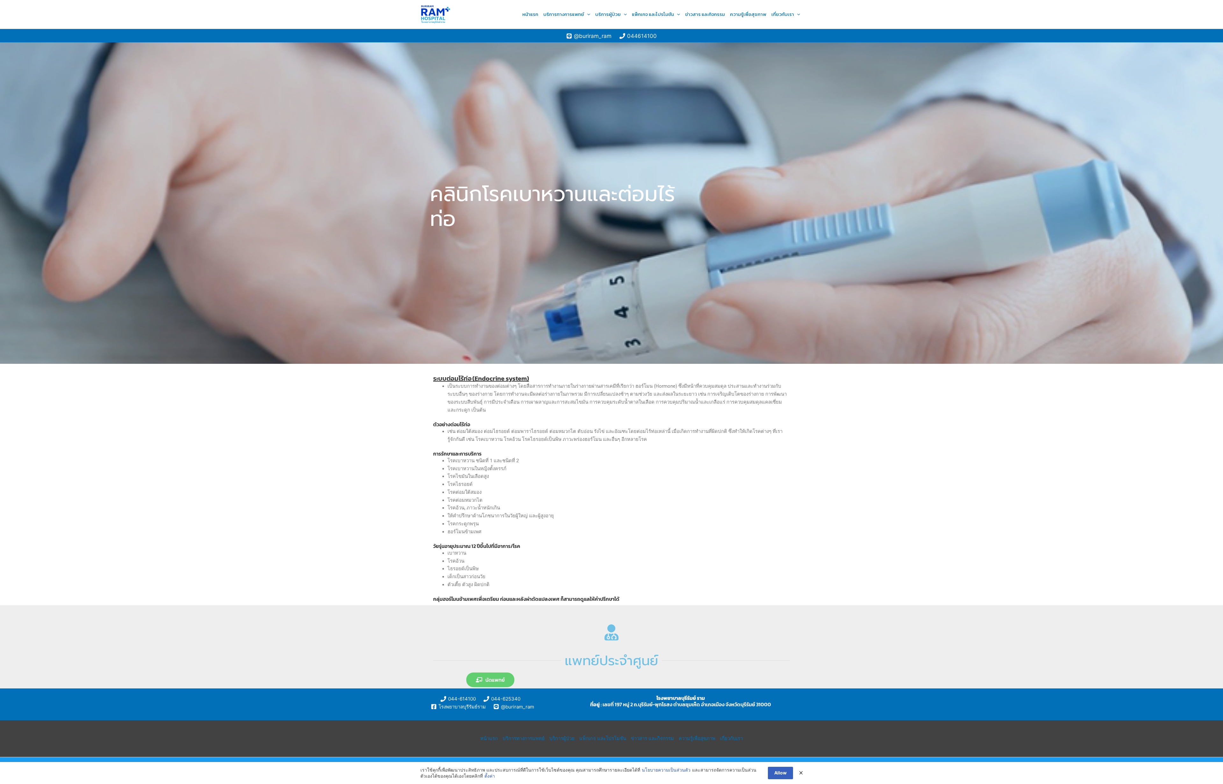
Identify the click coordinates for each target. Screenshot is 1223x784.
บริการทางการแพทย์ (563, 14)
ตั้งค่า (489, 776)
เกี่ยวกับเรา (782, 14)
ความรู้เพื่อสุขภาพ (748, 14)
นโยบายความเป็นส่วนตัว (666, 770)
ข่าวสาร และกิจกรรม (705, 14)
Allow (780, 772)
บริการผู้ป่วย (608, 14)
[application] (587, 14)
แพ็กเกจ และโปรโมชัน (653, 14)
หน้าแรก (530, 14)
